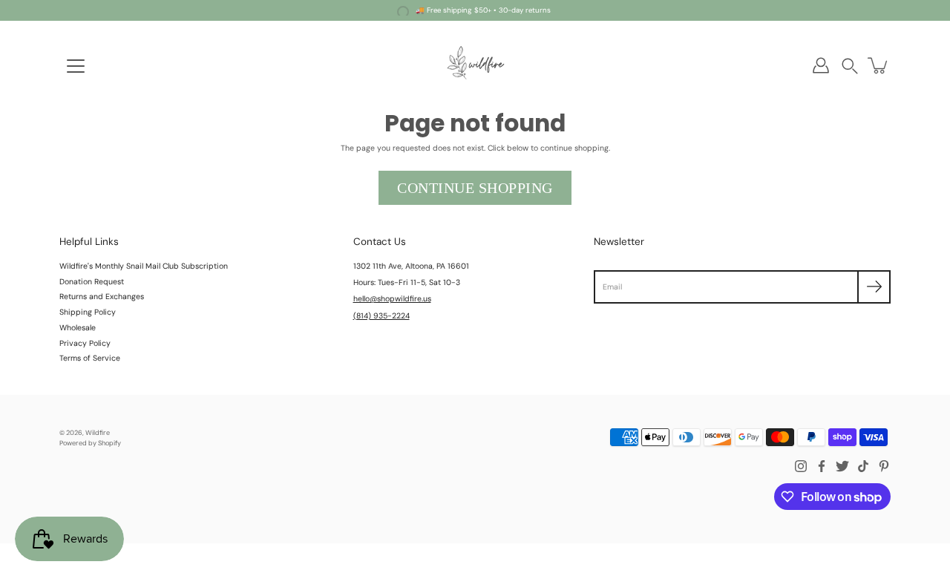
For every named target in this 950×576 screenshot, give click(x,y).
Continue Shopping (475, 188)
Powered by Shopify (90, 443)
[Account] (821, 65)
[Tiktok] (863, 466)
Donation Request (91, 282)
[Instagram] (801, 466)
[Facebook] (821, 466)
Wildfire (97, 432)
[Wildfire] (475, 65)
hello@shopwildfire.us (392, 299)
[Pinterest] (884, 466)
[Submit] (874, 287)
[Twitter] (842, 466)
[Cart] (879, 65)
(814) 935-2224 (381, 316)
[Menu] (75, 66)
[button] (850, 65)
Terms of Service (89, 358)
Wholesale (77, 328)
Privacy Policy (85, 343)
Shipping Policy (87, 312)
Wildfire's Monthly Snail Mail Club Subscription (143, 266)
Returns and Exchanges (101, 296)
